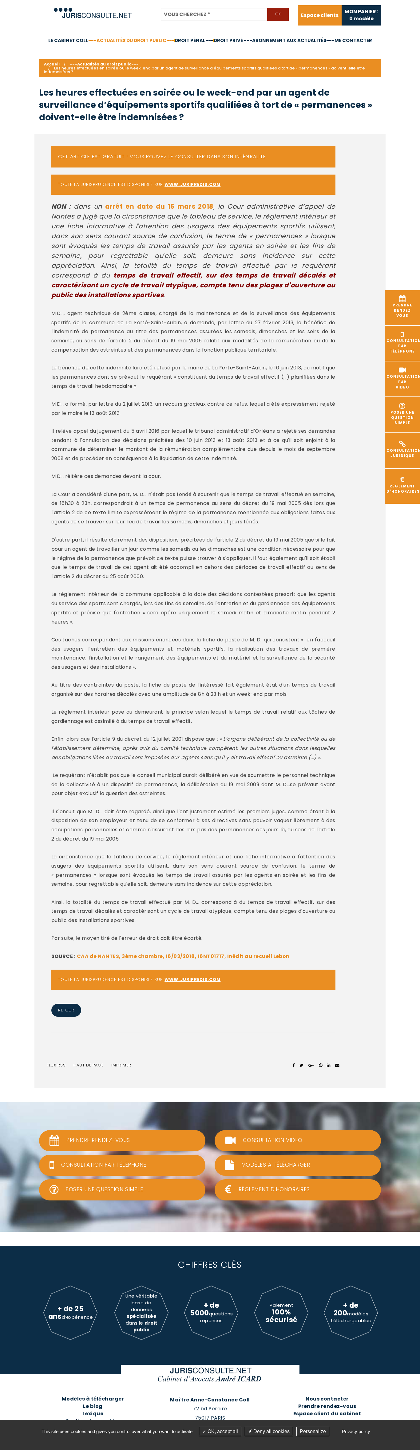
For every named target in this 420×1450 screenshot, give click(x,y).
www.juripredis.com (192, 184)
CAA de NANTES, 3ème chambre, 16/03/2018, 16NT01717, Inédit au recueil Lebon (183, 956)
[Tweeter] (301, 1065)
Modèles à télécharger (93, 1398)
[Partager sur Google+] (311, 1065)
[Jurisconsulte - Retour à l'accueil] (93, 10)
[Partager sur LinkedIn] (328, 1065)
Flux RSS (56, 1065)
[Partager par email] (337, 1065)
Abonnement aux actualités (289, 40)
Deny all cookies (271, 1431)
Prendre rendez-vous (327, 1406)
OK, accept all (222, 1431)
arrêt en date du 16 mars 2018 (159, 206)
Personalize (313, 1431)
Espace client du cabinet (327, 1413)
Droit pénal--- (194, 40)
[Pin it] (320, 1065)
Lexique (92, 1413)
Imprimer (121, 1065)
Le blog (92, 1406)
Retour (66, 1010)
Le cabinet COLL (68, 40)
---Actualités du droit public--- (131, 40)
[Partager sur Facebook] (293, 1065)
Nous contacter (327, 1398)
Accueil (52, 64)
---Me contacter (349, 40)
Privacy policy (356, 1431)
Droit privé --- (233, 40)
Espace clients (320, 15)
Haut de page (88, 1065)
